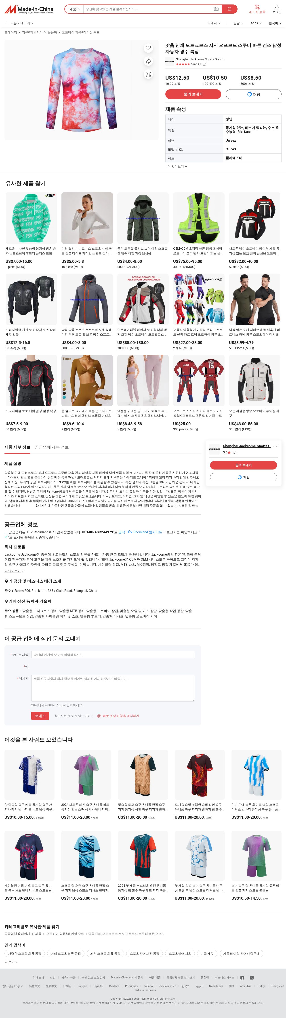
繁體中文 (51, 986)
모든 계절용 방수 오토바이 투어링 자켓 (254, 413)
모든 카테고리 (20, 23)
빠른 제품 (155, 977)
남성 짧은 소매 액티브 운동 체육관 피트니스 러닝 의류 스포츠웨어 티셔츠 (254, 331)
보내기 (40, 715)
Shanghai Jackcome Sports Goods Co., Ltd (201, 59)
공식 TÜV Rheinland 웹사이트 (140, 532)
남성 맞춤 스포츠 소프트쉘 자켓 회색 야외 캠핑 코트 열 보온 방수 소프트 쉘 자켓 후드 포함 (86, 332)
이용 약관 (230, 1002)
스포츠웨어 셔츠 (180, 953)
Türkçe (261, 986)
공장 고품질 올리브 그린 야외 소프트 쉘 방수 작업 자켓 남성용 (142, 250)
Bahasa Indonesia (146, 990)
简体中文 (34, 986)
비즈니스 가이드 (224, 977)
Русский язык (167, 986)
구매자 (212, 23)
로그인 (277, 12)
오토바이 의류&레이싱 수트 (81, 32)
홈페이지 (10, 32)
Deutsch (114, 986)
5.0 (229, 452)
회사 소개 (38, 977)
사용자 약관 (68, 977)
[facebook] (242, 977)
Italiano (148, 986)
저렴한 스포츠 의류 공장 (24, 953)
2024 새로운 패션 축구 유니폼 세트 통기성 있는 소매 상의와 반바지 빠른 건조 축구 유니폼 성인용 (85, 809)
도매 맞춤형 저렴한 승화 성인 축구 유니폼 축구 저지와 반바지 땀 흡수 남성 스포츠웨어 (198, 809)
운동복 (52, 32)
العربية (199, 986)
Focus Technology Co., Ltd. (148, 998)
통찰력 (205, 977)
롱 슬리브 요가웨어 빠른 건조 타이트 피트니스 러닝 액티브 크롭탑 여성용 (86, 413)
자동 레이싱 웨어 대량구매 (241, 953)
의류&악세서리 (32, 32)
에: (27, 666)
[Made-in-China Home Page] (28, 9)
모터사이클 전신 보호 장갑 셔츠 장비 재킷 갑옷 (31, 331)
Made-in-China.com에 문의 (127, 977)
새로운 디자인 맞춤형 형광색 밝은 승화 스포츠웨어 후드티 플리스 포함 (31, 250)
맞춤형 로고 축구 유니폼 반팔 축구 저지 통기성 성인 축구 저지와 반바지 (141, 809)
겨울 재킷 (207, 953)
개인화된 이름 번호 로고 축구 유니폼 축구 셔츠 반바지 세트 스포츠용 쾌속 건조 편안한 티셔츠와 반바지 (28, 890)
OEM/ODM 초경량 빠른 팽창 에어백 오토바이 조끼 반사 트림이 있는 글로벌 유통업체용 (198, 251)
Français (82, 986)
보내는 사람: (20, 654)
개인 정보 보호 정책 (93, 977)
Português (131, 986)
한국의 (186, 986)
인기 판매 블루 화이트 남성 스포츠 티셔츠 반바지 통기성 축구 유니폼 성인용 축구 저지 (255, 809)
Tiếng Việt (277, 986)
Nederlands (216, 986)
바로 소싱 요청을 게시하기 (118, 716)
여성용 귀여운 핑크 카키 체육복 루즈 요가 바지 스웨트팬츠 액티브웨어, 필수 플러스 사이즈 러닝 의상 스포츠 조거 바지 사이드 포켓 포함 (142, 414)
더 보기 (9, 962)
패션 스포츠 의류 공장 (105, 953)
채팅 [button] (256, 94)
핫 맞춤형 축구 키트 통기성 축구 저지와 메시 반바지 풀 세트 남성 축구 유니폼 (28, 809)
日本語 (67, 986)
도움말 (235, 23)
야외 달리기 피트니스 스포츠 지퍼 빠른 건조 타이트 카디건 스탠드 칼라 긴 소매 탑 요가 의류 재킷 (86, 251)
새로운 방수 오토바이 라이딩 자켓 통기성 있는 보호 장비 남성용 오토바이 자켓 (254, 251)
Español (98, 986)
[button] (216, 9)
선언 (52, 977)
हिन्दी (231, 986)
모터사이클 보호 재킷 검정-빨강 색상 (31, 411)
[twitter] (252, 977)
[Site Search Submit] (230, 9)
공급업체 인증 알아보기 (181, 977)
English (18, 986)
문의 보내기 (193, 94)
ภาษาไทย (245, 986)
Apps (254, 23)
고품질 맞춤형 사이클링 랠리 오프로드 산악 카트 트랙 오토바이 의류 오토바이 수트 (198, 332)
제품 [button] (72, 8)
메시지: (24, 678)
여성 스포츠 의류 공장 (66, 953)
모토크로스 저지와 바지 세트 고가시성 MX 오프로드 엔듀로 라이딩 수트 (198, 413)
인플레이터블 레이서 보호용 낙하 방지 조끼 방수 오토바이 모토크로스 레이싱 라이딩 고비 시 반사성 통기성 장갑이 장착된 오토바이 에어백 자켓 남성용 (142, 332)
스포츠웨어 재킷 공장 (144, 953)
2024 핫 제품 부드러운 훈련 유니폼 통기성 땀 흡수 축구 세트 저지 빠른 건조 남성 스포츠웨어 (142, 890)
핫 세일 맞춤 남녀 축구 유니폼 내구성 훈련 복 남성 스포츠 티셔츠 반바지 (199, 890)
